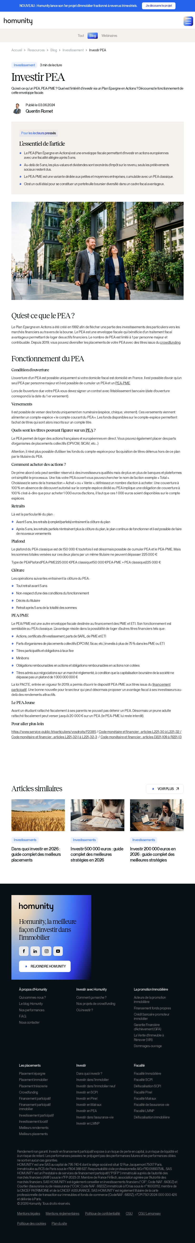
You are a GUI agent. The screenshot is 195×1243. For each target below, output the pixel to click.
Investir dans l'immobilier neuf (95, 1086)
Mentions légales (28, 1213)
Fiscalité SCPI (143, 1080)
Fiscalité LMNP (144, 1111)
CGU (129, 1213)
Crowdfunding (28, 1092)
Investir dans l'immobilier (92, 1080)
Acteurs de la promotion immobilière (150, 1000)
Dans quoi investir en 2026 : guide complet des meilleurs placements (36, 854)
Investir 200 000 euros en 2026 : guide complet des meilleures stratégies (153, 854)
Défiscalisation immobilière (152, 1117)
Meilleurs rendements (34, 1128)
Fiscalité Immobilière (147, 1073)
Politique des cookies (31, 1223)
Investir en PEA (86, 1111)
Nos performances (31, 1010)
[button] (188, 21)
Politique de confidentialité (102, 1213)
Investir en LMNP (87, 1123)
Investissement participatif (36, 1115)
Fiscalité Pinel (143, 1092)
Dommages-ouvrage (148, 1046)
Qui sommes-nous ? (32, 997)
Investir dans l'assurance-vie (94, 1117)
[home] (18, 21)
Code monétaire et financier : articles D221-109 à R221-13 (141, 737)
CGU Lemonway (149, 1213)
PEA (89, 430)
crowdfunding (170, 342)
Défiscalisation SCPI (147, 1086)
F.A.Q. (22, 1016)
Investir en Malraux (88, 1105)
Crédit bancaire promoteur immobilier (152, 1016)
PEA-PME (122, 383)
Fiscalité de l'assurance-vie (151, 1105)
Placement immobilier (33, 1080)
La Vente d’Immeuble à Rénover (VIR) (149, 1037)
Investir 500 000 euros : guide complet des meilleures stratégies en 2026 (97, 854)
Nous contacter (29, 1022)
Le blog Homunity (31, 1004)
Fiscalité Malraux (145, 1098)
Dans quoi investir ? (89, 1073)
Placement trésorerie (33, 1086)
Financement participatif (35, 1098)
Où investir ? (84, 1010)
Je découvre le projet (159, 5)
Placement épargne (32, 1073)
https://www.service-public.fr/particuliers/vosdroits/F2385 (53, 732)
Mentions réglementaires (62, 1213)
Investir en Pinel (86, 1098)
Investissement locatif (33, 1121)
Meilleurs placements (33, 1134)
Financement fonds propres (152, 1008)
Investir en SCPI (87, 1092)
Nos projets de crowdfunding (95, 1004)
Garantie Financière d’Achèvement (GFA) (147, 1027)
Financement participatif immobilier (35, 1107)
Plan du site (59, 1223)
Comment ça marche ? (91, 997)
